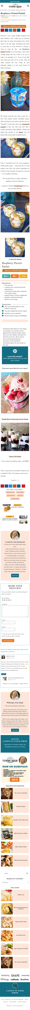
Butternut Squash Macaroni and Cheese (21, 908)
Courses (9, 10)
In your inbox (15, 1)
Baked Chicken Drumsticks (20, 860)
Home (1, 10)
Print (6, 276)
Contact (5, 1001)
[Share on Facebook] (6, 30)
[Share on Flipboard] (23, 30)
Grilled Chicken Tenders (21, 847)
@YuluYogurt (18, 186)
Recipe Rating (5, 598)
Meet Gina (15, 575)
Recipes (5, 10)
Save (24, 276)
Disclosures (13, 1001)
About (26, 999)
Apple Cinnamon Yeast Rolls (21, 948)
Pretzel (3, 52)
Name (4, 620)
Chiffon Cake (21, 895)
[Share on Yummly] (14, 30)
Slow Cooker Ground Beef (20, 793)
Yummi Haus (15, 5)
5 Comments (24, 15)
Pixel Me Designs (18, 1005)
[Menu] (2, 5)
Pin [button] (15, 276)
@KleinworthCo (13, 358)
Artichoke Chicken (20, 806)
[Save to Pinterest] (2, 30)
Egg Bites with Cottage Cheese (21, 820)
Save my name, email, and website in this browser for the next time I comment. (13, 635)
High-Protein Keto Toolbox (20, 833)
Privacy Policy (22, 1001)
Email (4, 627)
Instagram (10, 495)
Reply (4, 674)
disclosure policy (5, 21)
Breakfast (13, 10)
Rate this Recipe (16, 259)
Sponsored (15, 498)
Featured (20, 492)
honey (21, 132)
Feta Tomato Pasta (20, 935)
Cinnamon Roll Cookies (21, 921)
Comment (5, 604)
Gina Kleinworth (14, 678)
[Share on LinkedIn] (18, 30)
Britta (8, 656)
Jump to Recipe (5, 17)
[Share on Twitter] (10, 30)
